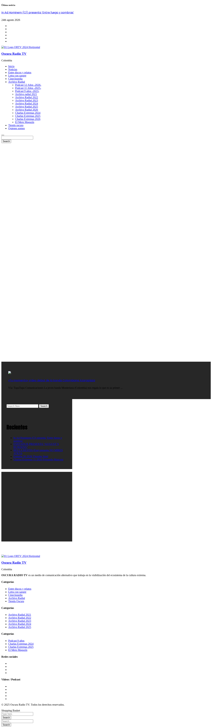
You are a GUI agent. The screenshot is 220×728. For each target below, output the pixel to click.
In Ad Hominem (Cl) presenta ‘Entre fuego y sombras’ (37, 12)
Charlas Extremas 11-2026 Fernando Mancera (38, 459)
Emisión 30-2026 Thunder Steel (30, 456)
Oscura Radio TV (13, 54)
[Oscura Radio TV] (20, 47)
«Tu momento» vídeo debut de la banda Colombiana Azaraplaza (51, 380)
